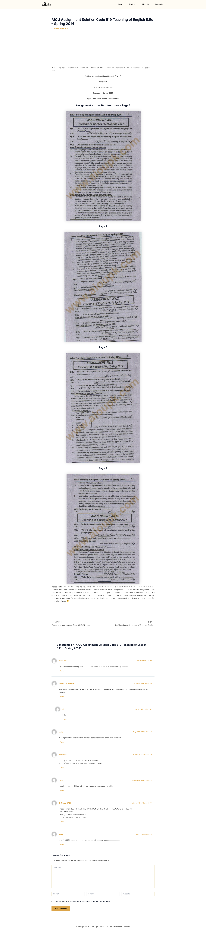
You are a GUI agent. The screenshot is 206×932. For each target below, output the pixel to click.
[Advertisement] (103, 48)
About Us (145, 4)
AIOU (131, 4)
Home (120, 4)
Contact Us (159, 4)
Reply (62, 671)
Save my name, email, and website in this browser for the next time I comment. (82, 901)
